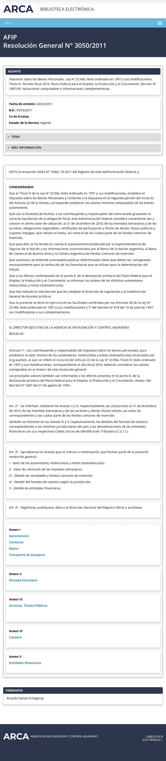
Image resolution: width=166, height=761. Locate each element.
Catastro (15, 637)
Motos (14, 548)
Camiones (16, 542)
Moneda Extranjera (23, 580)
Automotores (19, 536)
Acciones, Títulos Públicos (28, 605)
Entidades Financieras (25, 663)
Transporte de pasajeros (27, 555)
